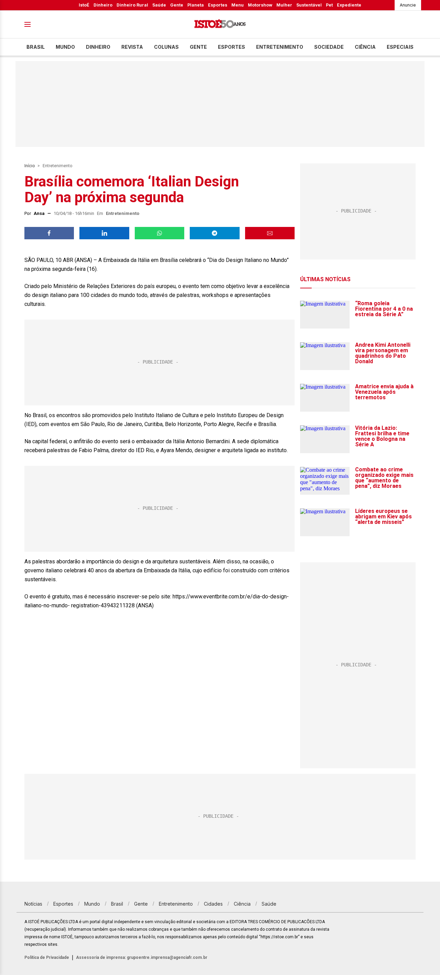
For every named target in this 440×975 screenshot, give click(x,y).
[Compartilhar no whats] (159, 233)
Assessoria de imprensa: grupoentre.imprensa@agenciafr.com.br (141, 957)
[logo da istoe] (220, 24)
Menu (237, 5)
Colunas (166, 47)
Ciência (365, 47)
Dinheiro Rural (132, 5)
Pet (329, 5)
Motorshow (260, 5)
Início (29, 165)
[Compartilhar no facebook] (49, 233)
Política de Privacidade (46, 957)
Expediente (349, 5)
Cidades (213, 904)
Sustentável (309, 5)
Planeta (195, 5)
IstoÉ (84, 5)
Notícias (33, 904)
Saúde (159, 5)
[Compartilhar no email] (270, 233)
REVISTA (132, 47)
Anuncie (408, 5)
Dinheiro (103, 5)
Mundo (65, 47)
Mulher (284, 5)
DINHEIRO (98, 47)
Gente (176, 5)
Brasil (35, 47)
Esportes (217, 5)
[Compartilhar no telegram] (214, 233)
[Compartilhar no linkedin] (104, 233)
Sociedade (329, 47)
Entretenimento (279, 47)
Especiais (400, 47)
